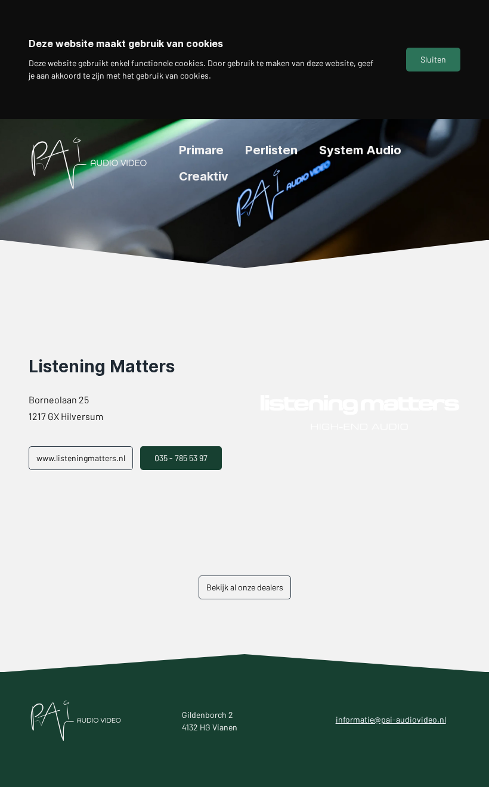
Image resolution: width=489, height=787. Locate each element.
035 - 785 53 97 (181, 458)
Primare (201, 150)
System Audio (360, 150)
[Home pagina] (89, 163)
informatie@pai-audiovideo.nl (391, 719)
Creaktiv (203, 176)
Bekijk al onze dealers (244, 587)
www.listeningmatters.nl (80, 458)
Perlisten (271, 150)
